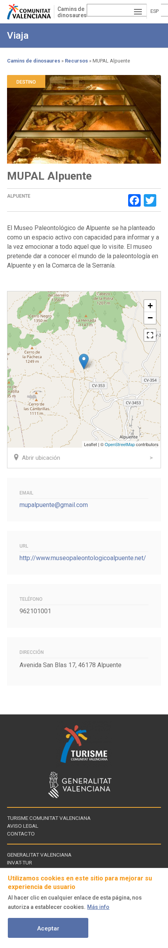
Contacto (21, 833)
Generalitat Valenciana (39, 855)
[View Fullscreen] (150, 335)
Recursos (76, 61)
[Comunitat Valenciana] (30, 12)
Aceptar (48, 928)
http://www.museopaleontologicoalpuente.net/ (83, 558)
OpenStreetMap (120, 444)
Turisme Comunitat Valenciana (49, 818)
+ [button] (150, 306)
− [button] (150, 318)
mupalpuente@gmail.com (54, 505)
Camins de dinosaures (72, 12)
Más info (98, 907)
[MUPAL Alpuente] (84, 361)
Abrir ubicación (41, 457)
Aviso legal (22, 826)
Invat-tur (19, 862)
